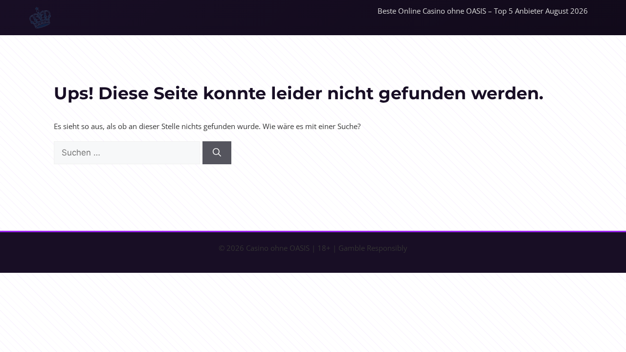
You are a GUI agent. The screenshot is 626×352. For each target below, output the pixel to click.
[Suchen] (216, 153)
